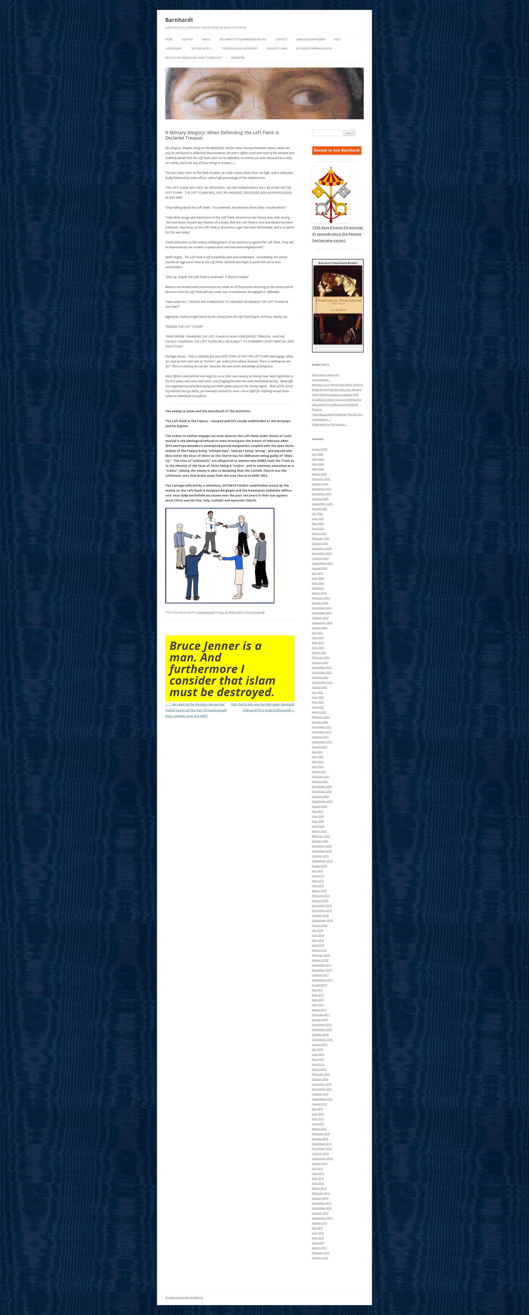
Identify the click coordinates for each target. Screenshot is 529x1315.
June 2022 (318, 697)
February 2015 (321, 1134)
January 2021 (320, 781)
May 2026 (318, 464)
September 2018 (322, 920)
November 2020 (322, 791)
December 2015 (321, 1084)
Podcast (187, 39)
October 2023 (320, 618)
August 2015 (319, 1104)
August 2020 (319, 806)
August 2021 (319, 747)
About (206, 39)
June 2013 (318, 1233)
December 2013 (321, 1203)
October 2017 (320, 975)
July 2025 (317, 513)
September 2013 (322, 1218)
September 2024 (322, 563)
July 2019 (317, 871)
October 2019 (320, 856)
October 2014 (320, 1153)
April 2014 (318, 1183)
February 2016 (321, 1074)
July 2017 (317, 990)
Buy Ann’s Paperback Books (314, 48)
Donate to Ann (277, 48)
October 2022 (320, 677)
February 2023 (321, 657)
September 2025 (322, 504)
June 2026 (318, 459)
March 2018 (319, 950)
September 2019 (322, 861)
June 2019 (318, 876)
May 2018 (318, 940)
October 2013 (320, 1213)
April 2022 (318, 707)
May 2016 (318, 1059)
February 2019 (321, 895)
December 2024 (321, 548)
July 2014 (317, 1168)
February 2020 (321, 836)
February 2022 (321, 717)
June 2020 (318, 816)
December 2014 (321, 1144)
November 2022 (322, 672)
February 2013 (321, 1253)
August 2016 (319, 1044)
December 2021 (321, 727)
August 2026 (319, 449)
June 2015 (318, 1114)
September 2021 (322, 742)
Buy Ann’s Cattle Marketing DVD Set (243, 39)
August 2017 (319, 985)
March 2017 (319, 1010)
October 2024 (320, 558)
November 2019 (322, 851)
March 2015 (319, 1129)
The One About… (202, 48)
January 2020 (320, 841)
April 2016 (318, 1064)
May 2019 (318, 881)
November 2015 (322, 1089)
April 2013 (318, 1243)
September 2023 (322, 623)
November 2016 (322, 1029)
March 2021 (319, 771)
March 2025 (319, 533)
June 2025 (318, 518)
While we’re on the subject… (329, 424)
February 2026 (321, 479)
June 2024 (318, 578)
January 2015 (320, 1139)
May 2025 (318, 523)
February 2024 (321, 598)
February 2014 (321, 1193)
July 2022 (317, 692)
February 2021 (321, 776)
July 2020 (317, 811)
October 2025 (320, 499)
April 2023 (318, 647)
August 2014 (319, 1163)
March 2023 (319, 652)
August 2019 (319, 866)
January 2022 (320, 722)
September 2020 (322, 801)
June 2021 (318, 757)
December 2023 (321, 608)
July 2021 (317, 752)
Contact (281, 39)
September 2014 (322, 1158)
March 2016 (319, 1069)
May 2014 (318, 1178)
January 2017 (320, 1019)
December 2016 (321, 1024)
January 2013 (320, 1258)
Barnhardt (179, 20)
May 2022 (318, 702)
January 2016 (320, 1079)
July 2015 (317, 1109)
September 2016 (322, 1039)
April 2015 (318, 1124)
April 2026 (318, 469)
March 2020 (319, 831)
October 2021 (320, 737)
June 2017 (318, 995)
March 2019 (319, 891)
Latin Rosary (173, 48)
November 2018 (322, 910)
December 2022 (321, 667)
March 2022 (319, 712)
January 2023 (320, 662)
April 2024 (318, 588)
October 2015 (320, 1094)
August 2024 (319, 568)
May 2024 (318, 583)
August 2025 (319, 509)
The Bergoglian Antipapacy (240, 48)
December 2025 (321, 489)
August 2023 (319, 628)
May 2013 (318, 1238)
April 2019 (318, 886)
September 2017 (322, 980)
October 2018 (320, 915)
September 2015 (322, 1099)
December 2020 (321, 786)
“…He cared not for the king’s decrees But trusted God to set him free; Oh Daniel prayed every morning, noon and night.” (195, 710)
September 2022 (322, 682)
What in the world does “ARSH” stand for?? (193, 58)
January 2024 (320, 603)
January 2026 (320, 484)
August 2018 (319, 925)
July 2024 (317, 573)
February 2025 (321, 538)
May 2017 (318, 1000)
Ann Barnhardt (255, 612)
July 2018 (317, 930)
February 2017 (321, 1015)
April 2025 (318, 528)
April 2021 (318, 766)
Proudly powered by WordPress (184, 1297)
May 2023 (318, 642)
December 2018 (321, 905)
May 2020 (318, 821)
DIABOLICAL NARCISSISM (310, 39)
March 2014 (319, 1188)
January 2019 (320, 900)
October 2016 (320, 1034)
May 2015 (318, 1119)
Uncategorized (206, 612)
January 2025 (320, 543)
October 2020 (320, 796)
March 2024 (319, 593)
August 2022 (319, 687)
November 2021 (322, 732)
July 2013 (317, 1228)
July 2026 (317, 454)
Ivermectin (238, 58)
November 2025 (322, 494)
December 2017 (321, 965)
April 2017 (318, 1005)
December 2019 (321, 846)
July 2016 (317, 1049)
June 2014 (318, 1173)
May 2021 (318, 762)
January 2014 (320, 1198)
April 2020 (318, 826)
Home (169, 39)
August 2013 (319, 1223)
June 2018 (318, 935)
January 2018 (320, 960)
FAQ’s (337, 39)
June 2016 (318, 1054)
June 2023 (318, 638)
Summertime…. (321, 380)
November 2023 (322, 613)
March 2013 (319, 1248)
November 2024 (322, 553)
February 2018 (321, 955)
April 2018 (318, 945)
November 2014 (322, 1148)
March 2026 (319, 474)
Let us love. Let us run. (326, 375)
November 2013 (322, 1208)
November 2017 (322, 970)
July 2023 (317, 633)
